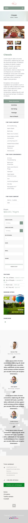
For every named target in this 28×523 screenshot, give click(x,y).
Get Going (14, 109)
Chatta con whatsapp (14, 485)
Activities (14, 105)
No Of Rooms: (8, 235)
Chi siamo (7, 494)
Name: (6, 243)
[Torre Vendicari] (14, 3)
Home (11, 17)
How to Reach (14, 116)
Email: (6, 250)
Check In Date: (8, 219)
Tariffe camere (8, 496)
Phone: (7, 258)
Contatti (6, 499)
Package (14, 112)
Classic (16, 17)
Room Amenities (14, 101)
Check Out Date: (9, 227)
